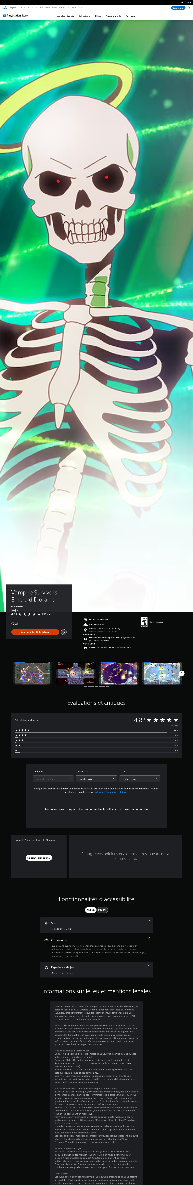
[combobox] (53, 778)
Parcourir (131, 16)
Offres (98, 16)
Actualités (63, 8)
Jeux (29, 8)
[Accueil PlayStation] (5, 8)
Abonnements (113, 16)
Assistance (76, 8)
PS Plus (38, 8)
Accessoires (50, 8)
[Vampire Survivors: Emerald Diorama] (32, 673)
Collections (84, 16)
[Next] (182, 673)
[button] (103, 631)
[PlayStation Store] (16, 15)
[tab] (90, 910)
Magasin (13, 8)
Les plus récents (65, 16)
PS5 (21, 8)
